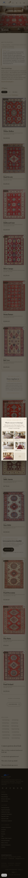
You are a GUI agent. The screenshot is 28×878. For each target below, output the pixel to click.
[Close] (25, 419)
